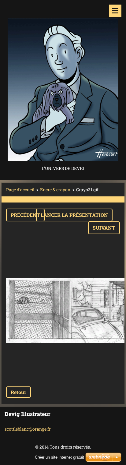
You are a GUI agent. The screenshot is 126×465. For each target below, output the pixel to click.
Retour (18, 392)
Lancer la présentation (74, 215)
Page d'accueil (20, 189)
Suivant (104, 227)
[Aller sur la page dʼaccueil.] (63, 82)
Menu (115, 11)
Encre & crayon (55, 189)
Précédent (25, 215)
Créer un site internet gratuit (59, 457)
